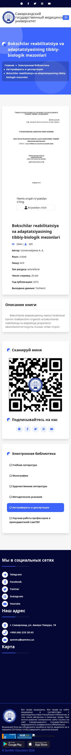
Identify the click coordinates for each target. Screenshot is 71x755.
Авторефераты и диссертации (24, 69)
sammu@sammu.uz (22, 639)
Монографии (20, 475)
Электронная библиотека (33, 65)
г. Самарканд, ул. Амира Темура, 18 (33, 625)
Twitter (14, 589)
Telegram (16, 574)
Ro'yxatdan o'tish (37, 207)
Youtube (15, 603)
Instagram (16, 596)
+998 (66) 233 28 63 (22, 632)
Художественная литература (29, 486)
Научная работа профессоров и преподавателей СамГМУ (29, 520)
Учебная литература (24, 465)
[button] (66, 17)
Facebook (16, 581)
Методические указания (27, 496)
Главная (9, 65)
